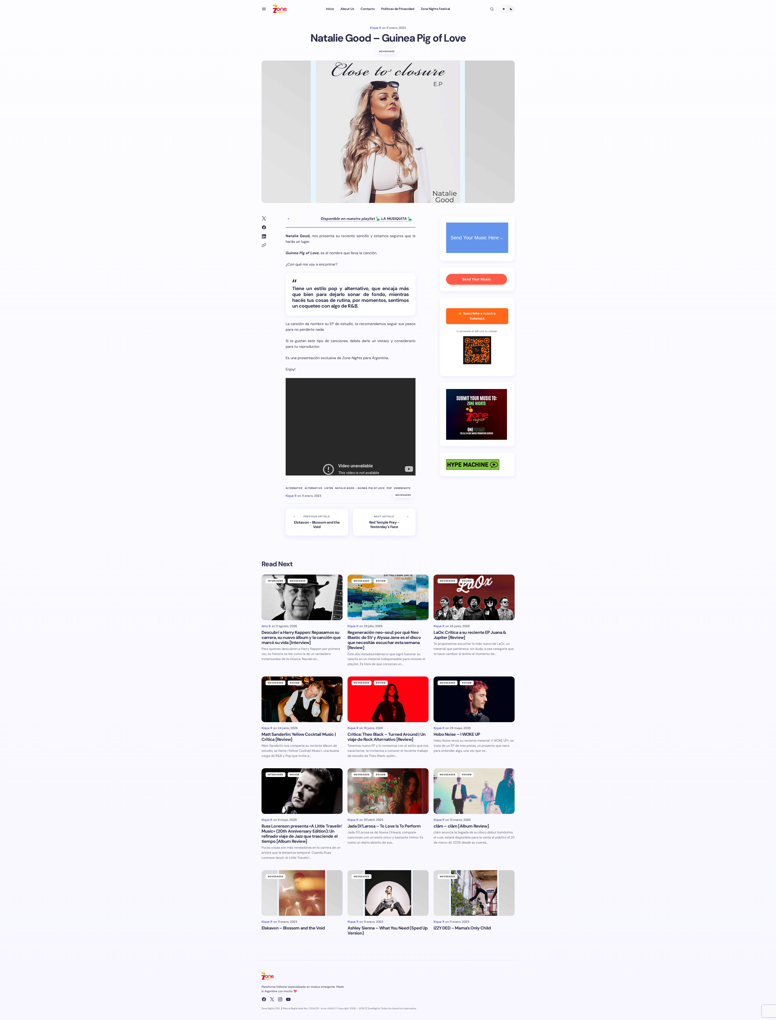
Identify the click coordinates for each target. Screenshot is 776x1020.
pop (389, 488)
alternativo (313, 488)
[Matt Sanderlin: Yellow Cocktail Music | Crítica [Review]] (302, 699)
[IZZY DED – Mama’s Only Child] (474, 893)
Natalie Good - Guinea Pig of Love (359, 488)
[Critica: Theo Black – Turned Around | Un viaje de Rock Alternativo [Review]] (388, 699)
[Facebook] (264, 999)
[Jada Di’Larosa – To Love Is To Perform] (388, 791)
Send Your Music (476, 279)
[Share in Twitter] (263, 218)
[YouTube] (288, 999)
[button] (264, 8)
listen (328, 488)
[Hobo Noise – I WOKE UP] (474, 699)
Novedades (387, 51)
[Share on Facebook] (263, 227)
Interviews (275, 580)
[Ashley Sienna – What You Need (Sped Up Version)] (388, 893)
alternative (294, 488)
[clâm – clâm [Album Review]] (474, 791)
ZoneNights (402, 488)
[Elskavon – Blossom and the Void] (302, 893)
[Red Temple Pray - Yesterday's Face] (384, 522)
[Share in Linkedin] (263, 236)
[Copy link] (263, 245)
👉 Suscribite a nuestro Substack (477, 316)
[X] (272, 999)
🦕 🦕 (366, 218)
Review (381, 580)
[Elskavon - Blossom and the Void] (317, 522)
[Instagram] (280, 999)
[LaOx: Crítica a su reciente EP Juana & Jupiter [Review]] (474, 597)
